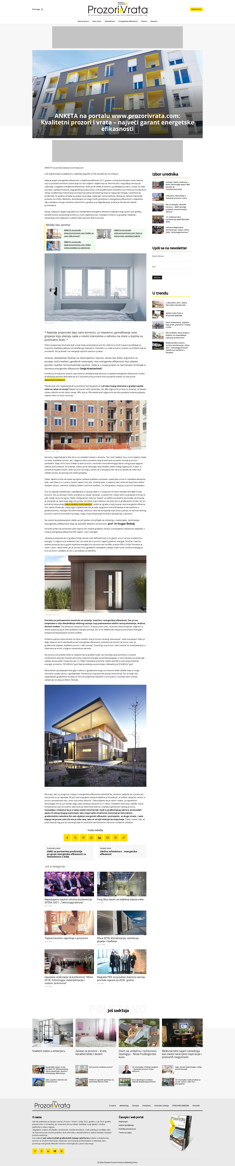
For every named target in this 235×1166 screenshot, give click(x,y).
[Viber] (115, 837)
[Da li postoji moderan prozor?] (82, 1069)
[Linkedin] (99, 837)
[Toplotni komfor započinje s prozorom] (69, 923)
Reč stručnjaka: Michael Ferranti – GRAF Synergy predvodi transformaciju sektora (176, 208)
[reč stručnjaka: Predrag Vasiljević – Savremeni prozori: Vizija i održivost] (125, 1069)
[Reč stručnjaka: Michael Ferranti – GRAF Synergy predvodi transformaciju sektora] (158, 207)
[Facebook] (67, 837)
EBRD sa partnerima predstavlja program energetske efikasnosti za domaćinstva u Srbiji (66, 854)
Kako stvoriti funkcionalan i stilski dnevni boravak (188, 1068)
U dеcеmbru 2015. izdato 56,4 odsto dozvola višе (176, 304)
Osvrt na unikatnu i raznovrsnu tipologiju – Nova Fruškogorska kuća (138, 1054)
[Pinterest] (83, 837)
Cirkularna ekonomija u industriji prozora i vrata (176, 197)
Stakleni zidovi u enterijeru (48, 1051)
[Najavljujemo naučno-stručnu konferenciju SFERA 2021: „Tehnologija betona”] (69, 884)
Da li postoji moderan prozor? (101, 1067)
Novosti (117, 108)
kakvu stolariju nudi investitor (78, 504)
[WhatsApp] (91, 837)
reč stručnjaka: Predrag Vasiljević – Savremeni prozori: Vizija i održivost (145, 1069)
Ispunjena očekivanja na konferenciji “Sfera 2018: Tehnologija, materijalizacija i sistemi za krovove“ (69, 980)
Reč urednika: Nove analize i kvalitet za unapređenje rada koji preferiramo (178, 335)
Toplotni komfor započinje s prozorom (66, 938)
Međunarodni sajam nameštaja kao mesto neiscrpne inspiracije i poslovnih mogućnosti (182, 1054)
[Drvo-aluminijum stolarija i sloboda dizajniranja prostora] (125, 1082)
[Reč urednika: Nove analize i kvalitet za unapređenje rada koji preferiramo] (158, 335)
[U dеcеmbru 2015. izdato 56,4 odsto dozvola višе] (158, 304)
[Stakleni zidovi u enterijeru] (52, 1033)
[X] (75, 837)
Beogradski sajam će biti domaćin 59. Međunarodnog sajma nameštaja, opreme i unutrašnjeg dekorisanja (57, 1070)
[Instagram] (41, 1151)
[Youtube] (55, 1151)
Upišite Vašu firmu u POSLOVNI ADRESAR (174, 314)
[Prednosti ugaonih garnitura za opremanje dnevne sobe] (82, 1082)
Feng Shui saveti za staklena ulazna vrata (120, 899)
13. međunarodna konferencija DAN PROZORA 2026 (177, 219)
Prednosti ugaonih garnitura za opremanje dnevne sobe (101, 1081)
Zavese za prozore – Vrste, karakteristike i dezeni (91, 1052)
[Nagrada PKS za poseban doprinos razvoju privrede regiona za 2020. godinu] (122, 961)
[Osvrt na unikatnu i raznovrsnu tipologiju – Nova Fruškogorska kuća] (139, 1033)
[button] (38, 9)
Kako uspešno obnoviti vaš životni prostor (56, 1081)
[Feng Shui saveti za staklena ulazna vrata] (122, 884)
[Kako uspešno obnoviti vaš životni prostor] (38, 1082)
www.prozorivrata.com (55, 379)
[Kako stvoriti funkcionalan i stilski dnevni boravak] (168, 1069)
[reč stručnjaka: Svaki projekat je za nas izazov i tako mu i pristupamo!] (168, 1082)
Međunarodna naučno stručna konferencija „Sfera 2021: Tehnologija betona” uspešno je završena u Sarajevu (177, 347)
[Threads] (61, 1151)
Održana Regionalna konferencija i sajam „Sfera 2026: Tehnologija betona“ (177, 229)
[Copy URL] (123, 837)
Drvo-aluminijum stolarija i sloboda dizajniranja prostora (143, 1081)
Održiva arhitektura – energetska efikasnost (118, 852)
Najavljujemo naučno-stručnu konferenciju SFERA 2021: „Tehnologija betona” (68, 901)
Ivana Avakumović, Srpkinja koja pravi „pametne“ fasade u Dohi (178, 324)
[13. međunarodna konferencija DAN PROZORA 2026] (158, 219)
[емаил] (107, 837)
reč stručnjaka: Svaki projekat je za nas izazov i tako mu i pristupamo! (187, 1082)
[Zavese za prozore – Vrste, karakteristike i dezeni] (96, 1033)
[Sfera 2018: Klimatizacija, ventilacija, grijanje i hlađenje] (122, 923)
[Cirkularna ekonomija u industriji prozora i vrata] (158, 197)
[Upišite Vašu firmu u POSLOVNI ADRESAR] (158, 314)
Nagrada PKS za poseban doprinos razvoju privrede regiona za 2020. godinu (121, 979)
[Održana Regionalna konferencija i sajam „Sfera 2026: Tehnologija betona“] (158, 230)
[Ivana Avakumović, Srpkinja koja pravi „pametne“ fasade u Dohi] (158, 325)
